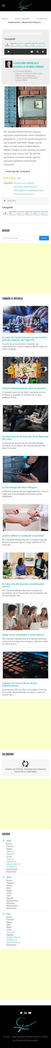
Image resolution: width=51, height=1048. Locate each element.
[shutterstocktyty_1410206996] (25, 617)
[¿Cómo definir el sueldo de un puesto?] (25, 518)
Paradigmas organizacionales (29, 190)
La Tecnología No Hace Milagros (19, 487)
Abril (10, 851)
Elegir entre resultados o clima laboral (23, 634)
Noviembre (13, 942)
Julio (10, 859)
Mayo (10, 854)
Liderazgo (30, 76)
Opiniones (20, 76)
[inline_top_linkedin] (28, 45)
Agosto (11, 861)
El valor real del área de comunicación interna (23, 585)
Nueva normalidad (24, 183)
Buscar (44, 238)
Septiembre (13, 864)
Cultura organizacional (26, 186)
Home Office (21, 80)
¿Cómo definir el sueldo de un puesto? (23, 535)
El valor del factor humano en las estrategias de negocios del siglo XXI (25, 338)
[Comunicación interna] (25, 566)
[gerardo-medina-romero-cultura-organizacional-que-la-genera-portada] (25, 370)
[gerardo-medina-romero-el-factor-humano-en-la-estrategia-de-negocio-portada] (25, 319)
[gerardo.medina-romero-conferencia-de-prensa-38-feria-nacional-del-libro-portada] (25, 418)
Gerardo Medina (24, 71)
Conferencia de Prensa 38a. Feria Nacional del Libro (25, 437)
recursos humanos (24, 194)
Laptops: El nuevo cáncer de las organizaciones (19, 684)
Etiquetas (41, 19)
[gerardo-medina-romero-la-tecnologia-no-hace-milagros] (25, 469)
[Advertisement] (25, 268)
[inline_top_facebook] (13, 45)
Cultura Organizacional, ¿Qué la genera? (24, 388)
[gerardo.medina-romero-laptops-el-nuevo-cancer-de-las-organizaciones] (25, 665)
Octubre (11, 866)
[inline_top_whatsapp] (21, 45)
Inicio (5, 19)
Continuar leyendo (18, 172)
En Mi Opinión (22, 19)
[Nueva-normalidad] (25, 107)
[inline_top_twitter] (41, 45)
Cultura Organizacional (26, 78)
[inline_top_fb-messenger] (34, 45)
